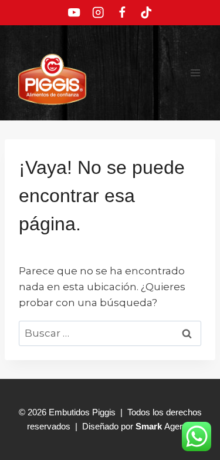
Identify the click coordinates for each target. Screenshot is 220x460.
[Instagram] (98, 13)
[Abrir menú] (195, 72)
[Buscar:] (110, 333)
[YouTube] (74, 13)
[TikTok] (146, 13)
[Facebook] (122, 13)
